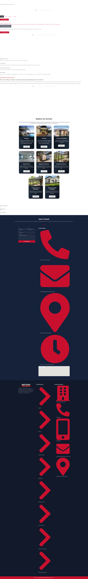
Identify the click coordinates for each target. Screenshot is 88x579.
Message (19, 234)
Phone (28, 228)
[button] (1, 25)
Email (19, 231)
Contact (15, 16)
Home (2, 16)
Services (10, 16)
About (6, 16)
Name (19, 228)
